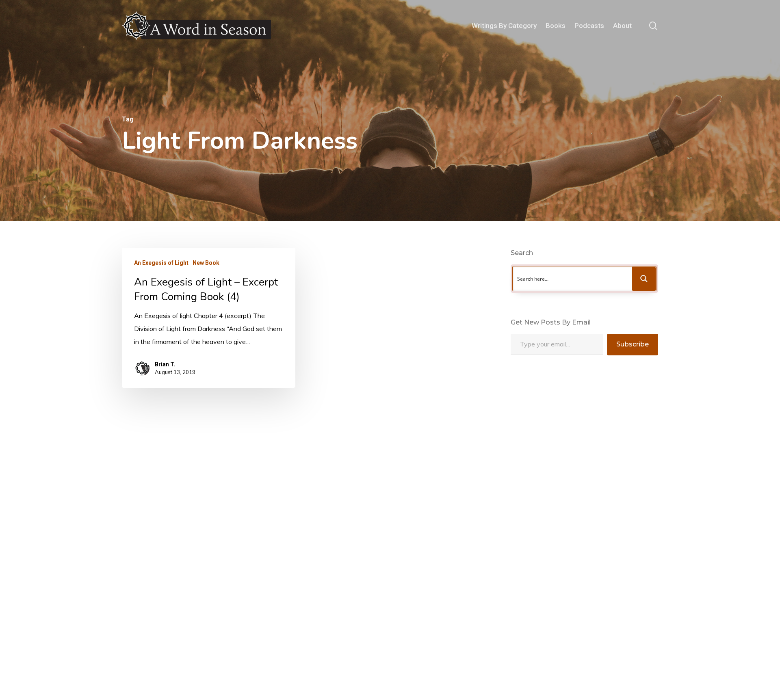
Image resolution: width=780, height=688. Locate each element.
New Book (206, 263)
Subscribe (632, 344)
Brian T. (165, 364)
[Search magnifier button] (644, 278)
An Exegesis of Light (161, 263)
